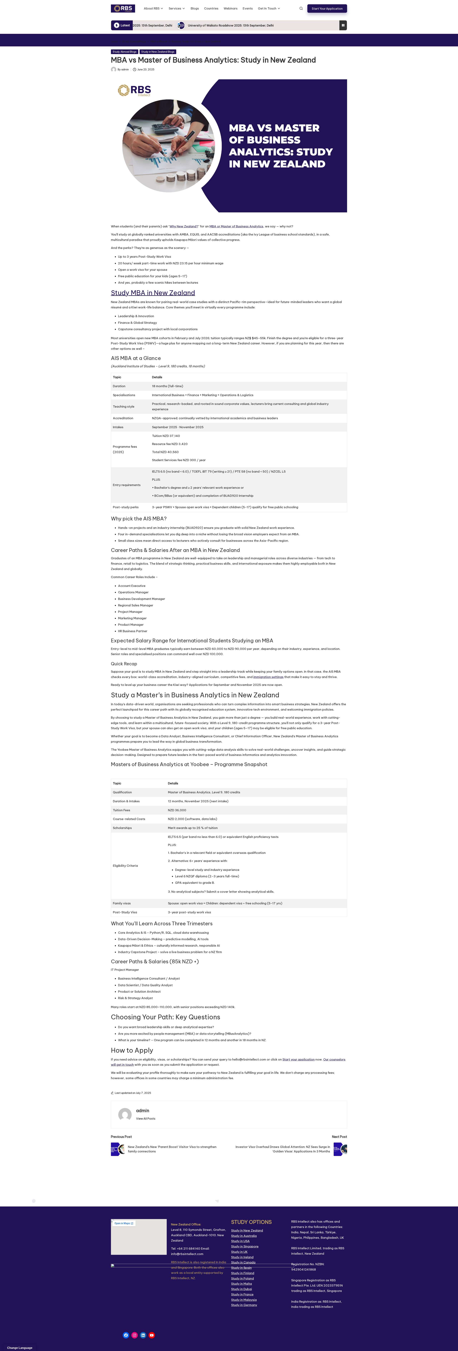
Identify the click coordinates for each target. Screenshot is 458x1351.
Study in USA (240, 1241)
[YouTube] (151, 1335)
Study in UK (239, 1252)
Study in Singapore (245, 1246)
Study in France (242, 1294)
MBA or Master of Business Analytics (236, 226)
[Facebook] (126, 1335)
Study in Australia (244, 1236)
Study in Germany (244, 1305)
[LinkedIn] (143, 1335)
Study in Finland (242, 1273)
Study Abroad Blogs (125, 51)
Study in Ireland (242, 1257)
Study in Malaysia (244, 1300)
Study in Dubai (241, 1289)
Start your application (298, 1059)
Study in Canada (243, 1262)
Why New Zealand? (184, 226)
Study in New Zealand (247, 1230)
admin (142, 1110)
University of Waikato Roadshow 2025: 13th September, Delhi (207, 25)
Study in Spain (241, 1268)
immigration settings (268, 677)
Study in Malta (241, 1284)
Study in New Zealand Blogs (157, 51)
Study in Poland (242, 1278)
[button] (327, 8)
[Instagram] (134, 1335)
